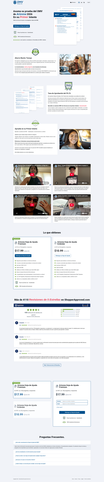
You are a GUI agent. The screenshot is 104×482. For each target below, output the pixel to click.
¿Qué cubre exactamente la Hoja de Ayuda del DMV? (27, 442)
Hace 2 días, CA (27, 336)
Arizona (73, 2)
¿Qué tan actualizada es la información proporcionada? (28, 451)
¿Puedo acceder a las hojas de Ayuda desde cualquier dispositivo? (30, 455)
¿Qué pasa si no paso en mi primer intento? (25, 459)
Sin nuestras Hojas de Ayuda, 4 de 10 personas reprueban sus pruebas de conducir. (66, 96)
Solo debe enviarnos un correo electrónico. (24, 152)
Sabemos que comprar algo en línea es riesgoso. (26, 134)
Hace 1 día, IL (27, 322)
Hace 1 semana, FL (26, 351)
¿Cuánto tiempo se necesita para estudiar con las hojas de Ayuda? (30, 463)
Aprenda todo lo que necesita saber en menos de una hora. (28, 69)
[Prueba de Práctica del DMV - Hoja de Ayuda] (18, 2)
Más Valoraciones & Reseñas (52, 365)
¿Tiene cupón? (59, 407)
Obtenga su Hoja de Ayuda (21, 26)
